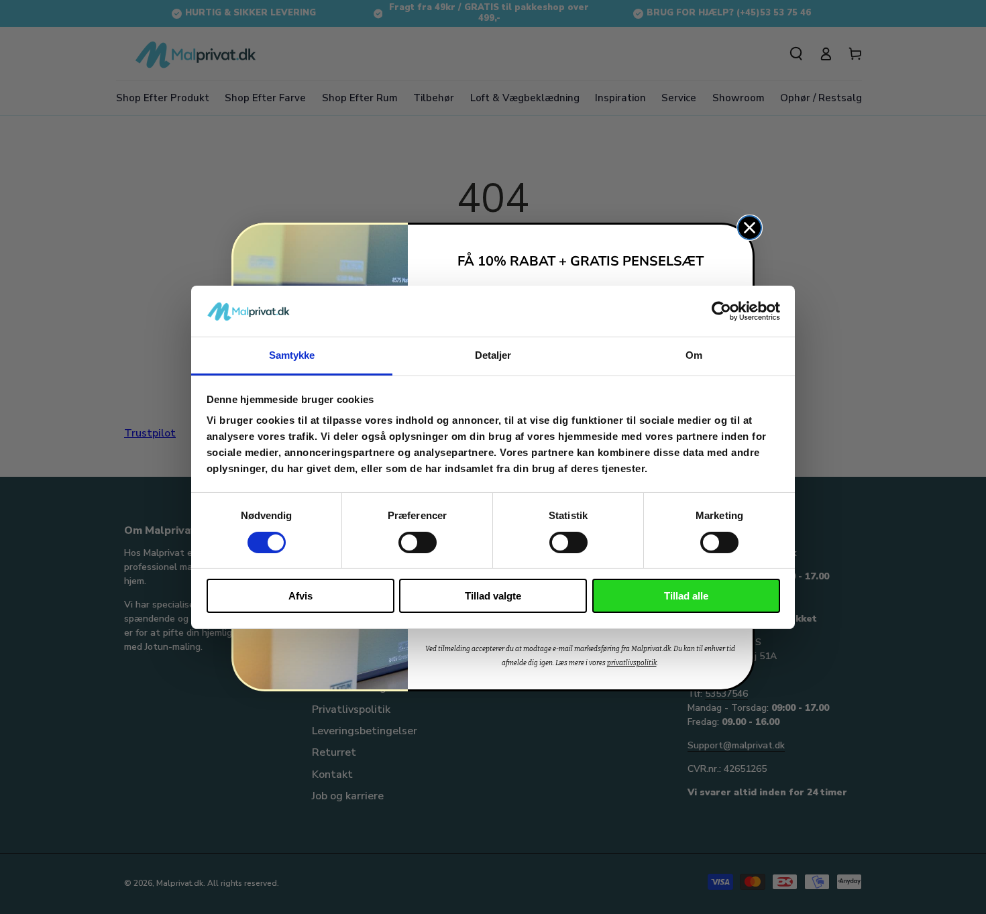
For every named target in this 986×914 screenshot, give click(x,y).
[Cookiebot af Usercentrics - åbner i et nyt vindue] (721, 311)
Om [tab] (694, 355)
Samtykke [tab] (292, 355)
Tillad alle (686, 596)
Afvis (300, 596)
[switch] (417, 542)
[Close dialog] (749, 227)
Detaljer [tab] (493, 355)
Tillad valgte (493, 596)
